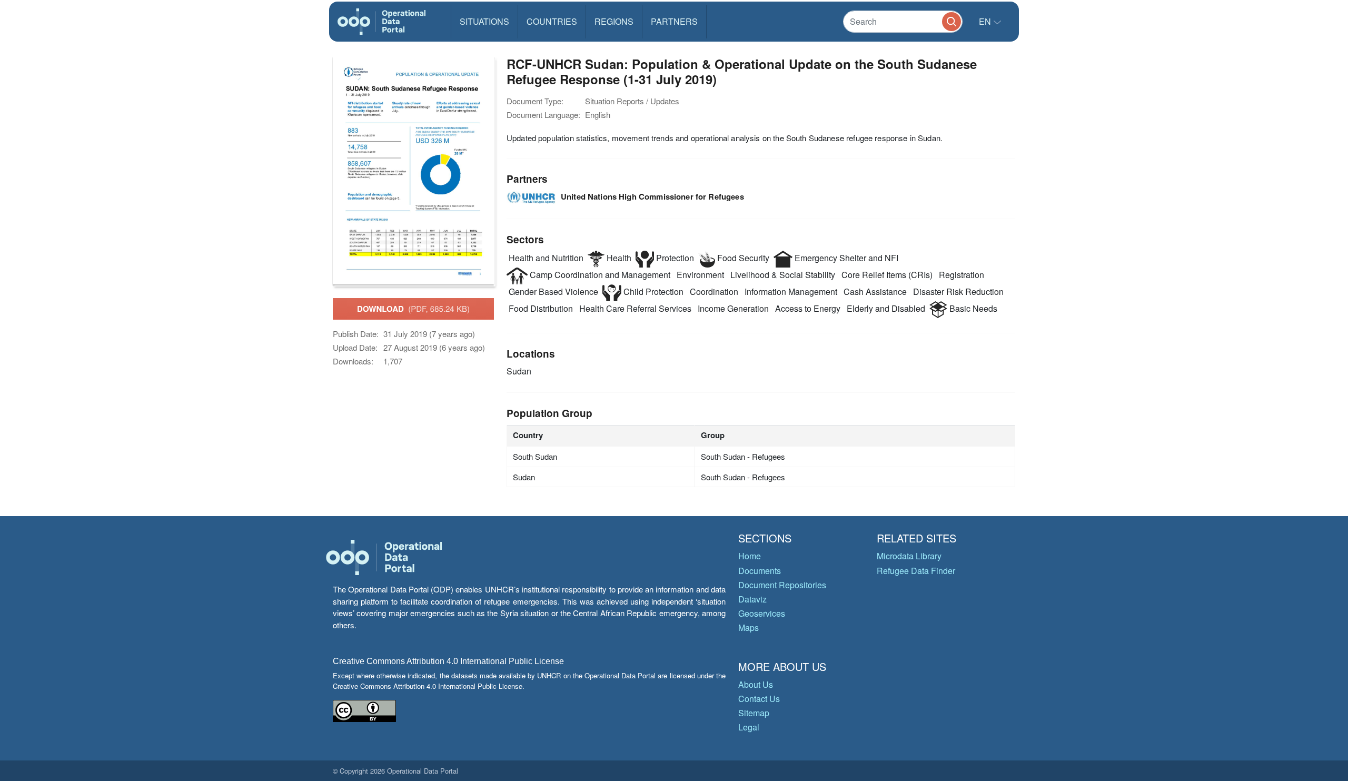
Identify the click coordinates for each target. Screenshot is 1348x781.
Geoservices (761, 613)
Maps (748, 627)
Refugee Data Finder (916, 571)
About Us (755, 684)
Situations (484, 21)
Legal (748, 727)
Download (413, 308)
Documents (759, 571)
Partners (674, 21)
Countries (552, 21)
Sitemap (753, 713)
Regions (613, 21)
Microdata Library (909, 556)
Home (749, 556)
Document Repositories (782, 585)
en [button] (986, 21)
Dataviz (752, 599)
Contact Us (759, 699)
